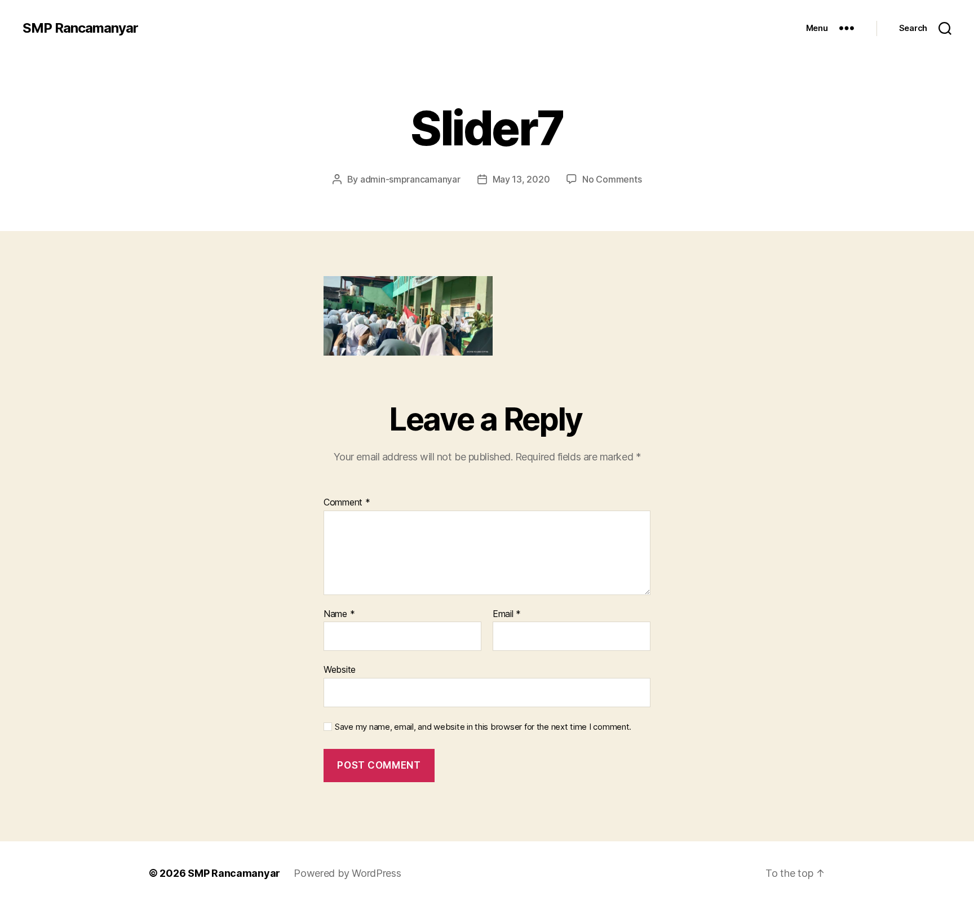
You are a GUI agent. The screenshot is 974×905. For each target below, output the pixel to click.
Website (340, 669)
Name (339, 614)
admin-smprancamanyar (410, 179)
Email (507, 614)
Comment (347, 503)
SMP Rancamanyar (80, 28)
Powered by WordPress (347, 873)
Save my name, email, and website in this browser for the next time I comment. (483, 727)
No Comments (611, 179)
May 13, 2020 (521, 179)
